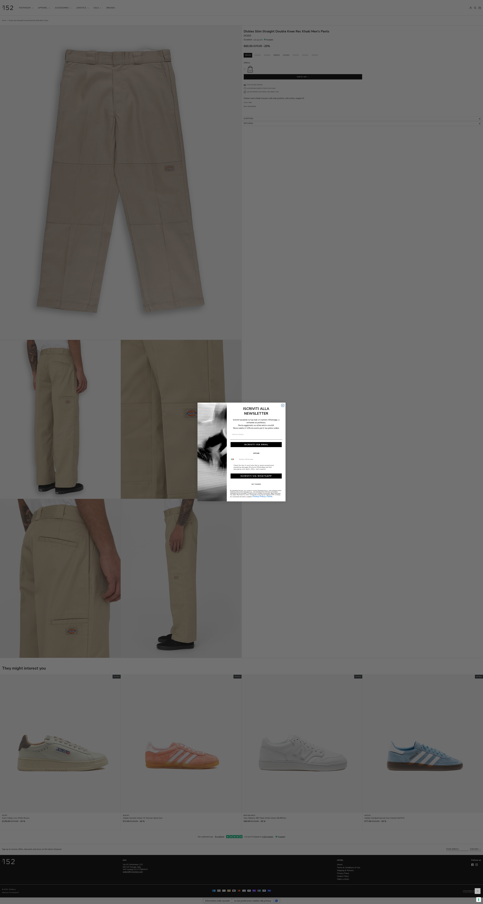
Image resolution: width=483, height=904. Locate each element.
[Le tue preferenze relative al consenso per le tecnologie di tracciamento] (478, 899)
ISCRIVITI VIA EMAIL (256, 444)
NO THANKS (256, 484)
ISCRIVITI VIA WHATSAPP (256, 476)
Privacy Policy (259, 496)
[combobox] (234, 459)
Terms (269, 496)
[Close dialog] (282, 405)
